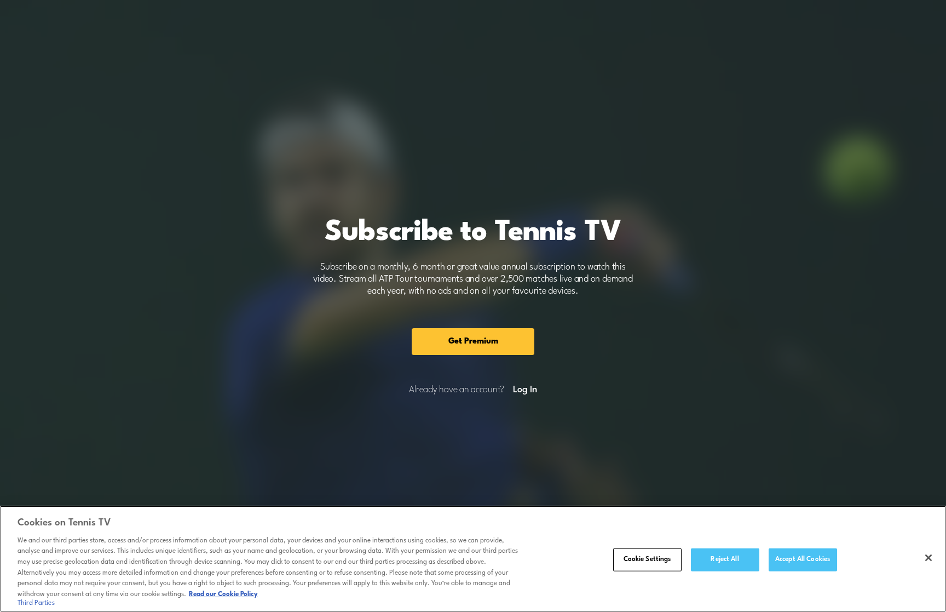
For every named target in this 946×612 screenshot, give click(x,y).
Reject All (725, 559)
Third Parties (36, 603)
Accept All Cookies (802, 559)
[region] (473, 559)
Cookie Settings (647, 559)
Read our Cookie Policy (223, 594)
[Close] (928, 558)
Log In (525, 390)
